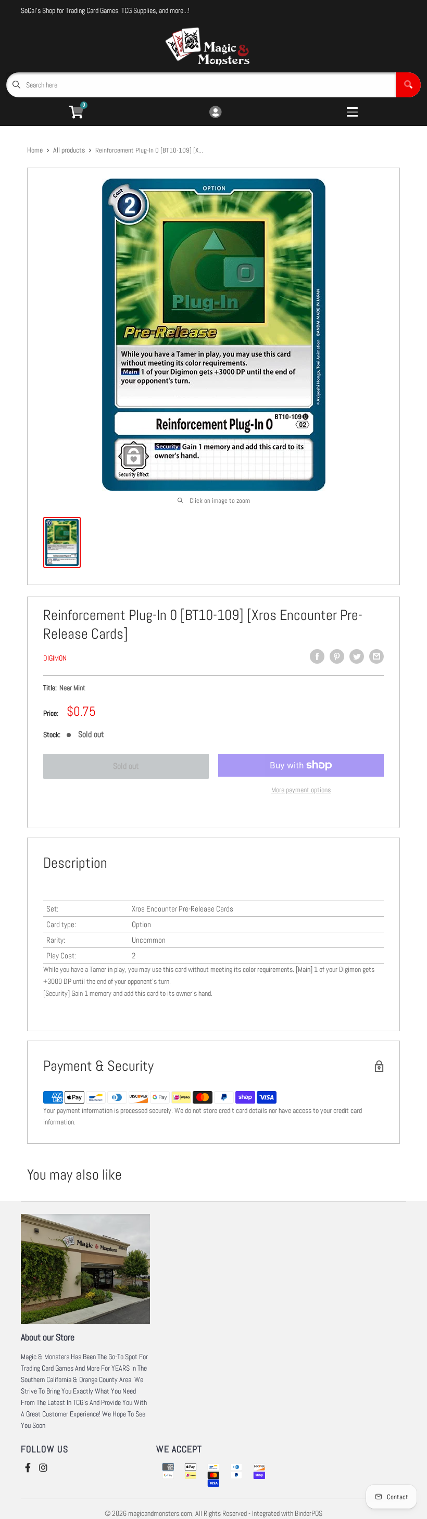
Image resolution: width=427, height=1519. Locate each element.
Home (35, 150)
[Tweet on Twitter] (356, 656)
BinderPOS (308, 1513)
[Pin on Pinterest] (337, 656)
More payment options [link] (301, 789)
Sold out (126, 766)
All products (69, 150)
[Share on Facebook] (317, 656)
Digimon (55, 658)
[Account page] (215, 113)
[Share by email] (376, 656)
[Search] (408, 84)
